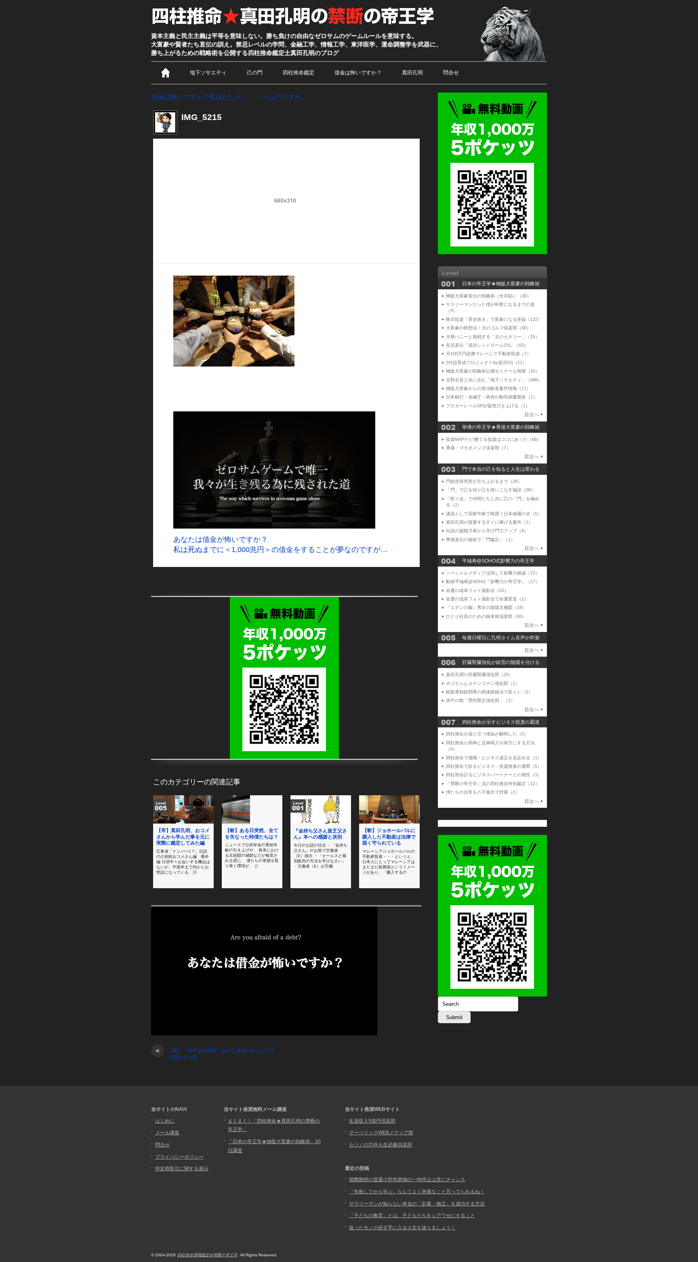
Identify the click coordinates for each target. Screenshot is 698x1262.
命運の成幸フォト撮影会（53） (477, 590)
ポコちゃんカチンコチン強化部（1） (482, 683)
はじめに (164, 1121)
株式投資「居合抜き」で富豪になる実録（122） (494, 319)
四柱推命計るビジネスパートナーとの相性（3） (494, 774)
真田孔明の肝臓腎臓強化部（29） (479, 674)
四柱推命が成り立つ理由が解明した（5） (487, 733)
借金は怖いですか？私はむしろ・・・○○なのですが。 (229, 96)
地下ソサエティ (208, 73)
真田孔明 (412, 73)
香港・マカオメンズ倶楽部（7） (478, 447)
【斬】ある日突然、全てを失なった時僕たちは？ (251, 834)
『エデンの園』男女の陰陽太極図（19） (486, 607)
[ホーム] (165, 73)
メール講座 (167, 1133)
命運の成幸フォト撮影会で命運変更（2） (487, 598)
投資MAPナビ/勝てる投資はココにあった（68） (493, 439)
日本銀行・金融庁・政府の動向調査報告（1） (491, 396)
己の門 (255, 73)
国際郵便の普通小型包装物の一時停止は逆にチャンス (407, 1179)
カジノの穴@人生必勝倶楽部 (380, 1145)
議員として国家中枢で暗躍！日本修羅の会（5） (494, 513)
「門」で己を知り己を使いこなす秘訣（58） (490, 489)
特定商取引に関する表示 (181, 1168)
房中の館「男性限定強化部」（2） (480, 700)
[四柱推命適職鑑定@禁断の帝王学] (294, 25)
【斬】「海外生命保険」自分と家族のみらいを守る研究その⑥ (215, 1053)
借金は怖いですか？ (358, 73)
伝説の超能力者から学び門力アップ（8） (487, 530)
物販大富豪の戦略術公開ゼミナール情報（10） (493, 371)
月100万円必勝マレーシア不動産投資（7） (488, 353)
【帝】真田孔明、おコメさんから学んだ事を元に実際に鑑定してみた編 (183, 837)
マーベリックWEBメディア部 (381, 1133)
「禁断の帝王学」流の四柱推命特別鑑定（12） (493, 783)
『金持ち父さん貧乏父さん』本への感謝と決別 (320, 834)
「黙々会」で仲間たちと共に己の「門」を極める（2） (492, 501)
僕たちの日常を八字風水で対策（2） (482, 792)
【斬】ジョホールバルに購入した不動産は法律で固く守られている (389, 837)
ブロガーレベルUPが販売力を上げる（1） (488, 405)
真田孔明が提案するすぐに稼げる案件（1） (489, 522)
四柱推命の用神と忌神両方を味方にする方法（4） (490, 745)
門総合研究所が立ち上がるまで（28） (484, 481)
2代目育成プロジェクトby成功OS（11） (486, 362)
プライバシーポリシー (179, 1157)
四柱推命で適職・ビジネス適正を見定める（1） (494, 757)
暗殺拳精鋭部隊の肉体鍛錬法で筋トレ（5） (489, 691)
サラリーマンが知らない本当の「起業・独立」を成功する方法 (417, 1204)
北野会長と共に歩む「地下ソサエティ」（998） (494, 379)
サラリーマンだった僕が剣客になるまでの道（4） (490, 307)
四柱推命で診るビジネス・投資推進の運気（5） (494, 766)
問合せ (451, 73)
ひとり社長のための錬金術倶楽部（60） (486, 616)
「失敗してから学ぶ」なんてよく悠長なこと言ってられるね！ (417, 1192)
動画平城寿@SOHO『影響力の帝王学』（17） (493, 581)
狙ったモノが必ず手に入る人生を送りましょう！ (402, 1227)
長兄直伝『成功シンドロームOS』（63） (487, 345)
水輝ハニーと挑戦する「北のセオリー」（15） (493, 336)
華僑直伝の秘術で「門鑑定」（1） (480, 539)
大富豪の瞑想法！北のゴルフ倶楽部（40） (488, 327)
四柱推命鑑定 (298, 73)
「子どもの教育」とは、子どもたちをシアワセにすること (412, 1215)
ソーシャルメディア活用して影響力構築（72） (493, 573)
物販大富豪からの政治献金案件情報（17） (488, 388)
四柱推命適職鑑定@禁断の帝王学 (207, 1255)
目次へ (531, 414)
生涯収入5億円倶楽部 (372, 1121)
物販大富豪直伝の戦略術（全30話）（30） (488, 295)
